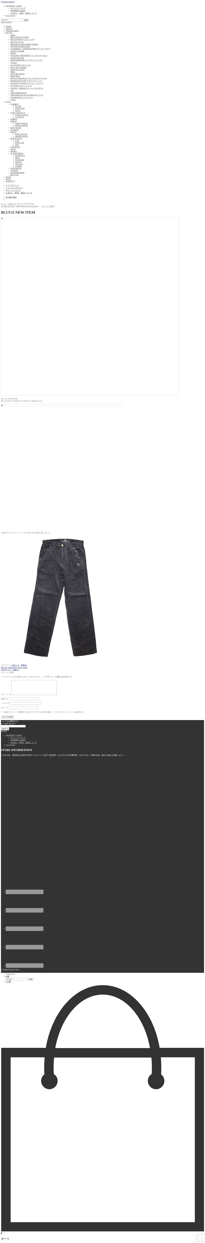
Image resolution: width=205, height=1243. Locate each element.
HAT (17, 145)
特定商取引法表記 (18, 11)
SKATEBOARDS (17, 173)
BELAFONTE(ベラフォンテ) (22, 39)
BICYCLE (14, 175)
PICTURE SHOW (17, 74)
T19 (12, 91)
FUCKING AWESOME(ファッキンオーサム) (28, 56)
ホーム (4, 204)
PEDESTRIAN (32, 206)
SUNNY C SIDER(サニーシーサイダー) (26, 88)
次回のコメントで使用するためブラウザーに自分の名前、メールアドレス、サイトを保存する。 (44, 712)
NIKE (12, 72)
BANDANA (20, 156)
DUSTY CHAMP (17, 51)
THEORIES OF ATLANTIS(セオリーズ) (26, 95)
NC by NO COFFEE (18, 68)
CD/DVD (14, 171)
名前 (4, 699)
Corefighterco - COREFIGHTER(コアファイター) (30, 49)
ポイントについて (18, 8)
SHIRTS (13, 119)
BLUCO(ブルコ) (17, 42)
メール (5, 703)
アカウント (10, 974)
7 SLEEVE (19, 117)
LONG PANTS (21, 134)
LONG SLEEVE (21, 115)
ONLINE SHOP (12, 31)
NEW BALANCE (17, 70)
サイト (4, 708)
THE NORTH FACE (18, 93)
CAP (17, 141)
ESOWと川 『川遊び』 (10, 670)
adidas (12, 35)
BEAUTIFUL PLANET (19, 37)
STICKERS (19, 160)
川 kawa (13, 63)
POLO (17, 111)
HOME (8, 27)
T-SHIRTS (14, 104)
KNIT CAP (19, 143)
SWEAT (13, 121)
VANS (13, 100)
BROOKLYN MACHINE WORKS (24, 44)
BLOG (8, 179)
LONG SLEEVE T (17, 113)
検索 (25, 20)
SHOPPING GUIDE (14, 6)
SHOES (13, 151)
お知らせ (12, 204)
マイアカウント (12, 185)
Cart (8, 982)
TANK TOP (20, 109)
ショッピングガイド (14, 188)
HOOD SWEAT (21, 126)
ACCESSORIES (16, 153)
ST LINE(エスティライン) (21, 86)
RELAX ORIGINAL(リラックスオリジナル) (28, 78)
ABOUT (9, 29)
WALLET (19, 164)
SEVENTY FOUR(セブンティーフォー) (26, 83)
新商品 (24, 665)
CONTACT (10, 181)
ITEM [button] (8, 102)
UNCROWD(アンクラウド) (21, 98)
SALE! (8, 177)
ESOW (13, 53)
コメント (6, 694)
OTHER (18, 166)
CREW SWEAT (21, 124)
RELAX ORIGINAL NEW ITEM (14, 668)
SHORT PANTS (21, 136)
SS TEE (18, 106)
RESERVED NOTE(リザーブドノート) (26, 81)
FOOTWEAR (15, 168)
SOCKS (18, 162)
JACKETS (14, 130)
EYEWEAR (15, 147)
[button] (6, 23)
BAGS (13, 149)
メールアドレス (8, 724)
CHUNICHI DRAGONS (20, 47)
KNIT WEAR (15, 128)
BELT (17, 158)
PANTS (13, 132)
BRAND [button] (9, 33)
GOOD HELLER (17, 58)
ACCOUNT (10, 16)
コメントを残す (48, 206)
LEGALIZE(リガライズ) (20, 65)
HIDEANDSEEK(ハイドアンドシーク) (26, 60)
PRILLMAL (15, 76)
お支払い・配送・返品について (23, 13)
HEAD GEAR (16, 138)
